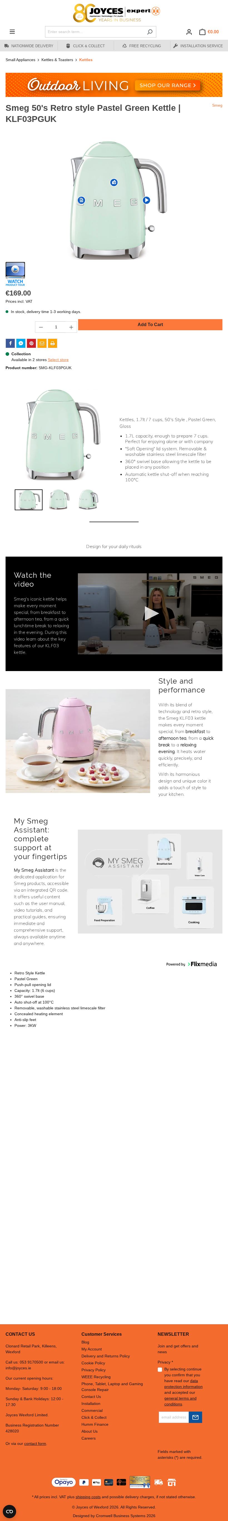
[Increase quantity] (71, 327)
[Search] (149, 31)
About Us (89, 1431)
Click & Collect (93, 1417)
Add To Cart (150, 324)
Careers (88, 1438)
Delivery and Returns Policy (105, 1356)
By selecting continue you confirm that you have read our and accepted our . (183, 1386)
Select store (58, 359)
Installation (90, 1403)
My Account (91, 1349)
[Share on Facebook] (10, 343)
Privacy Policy (93, 1370)
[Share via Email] (42, 343)
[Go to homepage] (114, 13)
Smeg (217, 105)
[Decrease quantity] (41, 327)
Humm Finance (94, 1424)
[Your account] (189, 31)
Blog (85, 1342)
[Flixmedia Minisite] (15, 274)
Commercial (92, 1410)
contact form (35, 1443)
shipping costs (88, 1497)
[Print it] (52, 343)
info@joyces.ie (18, 1368)
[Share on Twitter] (20, 343)
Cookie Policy (93, 1363)
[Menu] (12, 31)
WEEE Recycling (96, 1377)
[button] (28, 499)
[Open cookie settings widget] (9, 1511)
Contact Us (91, 1396)
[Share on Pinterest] (31, 343)
